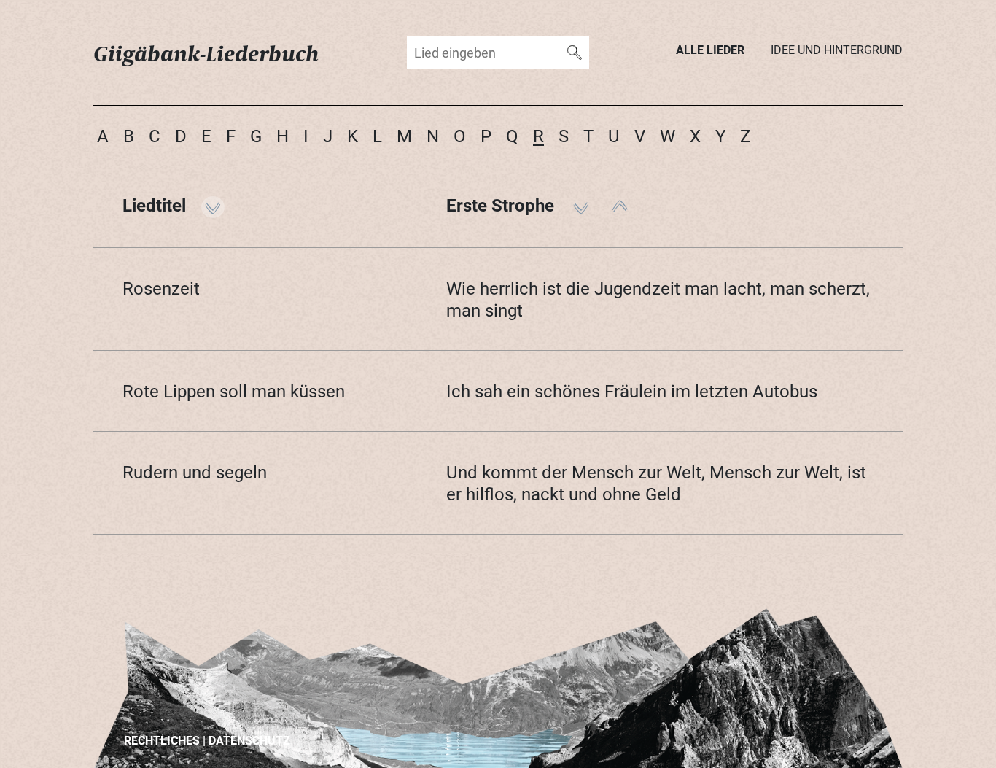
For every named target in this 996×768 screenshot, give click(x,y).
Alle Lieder (710, 49)
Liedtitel (156, 205)
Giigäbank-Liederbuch (206, 53)
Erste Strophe (502, 205)
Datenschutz (249, 740)
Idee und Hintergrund (837, 49)
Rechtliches (162, 740)
